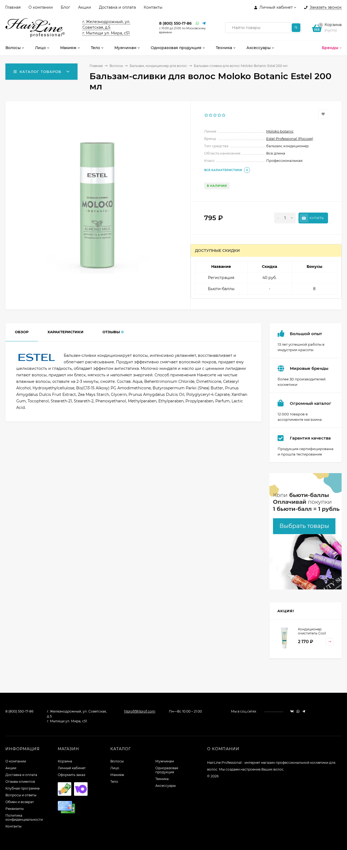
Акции (84, 7)
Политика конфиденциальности (24, 817)
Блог (65, 7)
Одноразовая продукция (166, 770)
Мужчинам (164, 761)
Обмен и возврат (19, 802)
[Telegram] (204, 23)
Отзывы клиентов (20, 782)
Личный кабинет (72, 768)
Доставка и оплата (117, 7)
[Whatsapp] (198, 23)
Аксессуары (165, 786)
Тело (114, 782)
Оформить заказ (71, 775)
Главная (13, 7)
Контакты (153, 7)
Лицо (114, 768)
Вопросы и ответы (20, 795)
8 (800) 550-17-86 (175, 23)
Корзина (65, 761)
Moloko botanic (280, 131)
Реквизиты (14, 809)
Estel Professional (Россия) (289, 138)
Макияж (117, 775)
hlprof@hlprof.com (139, 711)
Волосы (116, 66)
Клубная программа (22, 788)
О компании (40, 7)
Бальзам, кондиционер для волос (158, 66)
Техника (162, 779)
